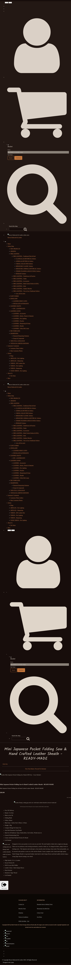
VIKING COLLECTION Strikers (24, 263)
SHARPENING (14, 333)
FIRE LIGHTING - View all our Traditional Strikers (26, 291)
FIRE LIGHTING (14, 253)
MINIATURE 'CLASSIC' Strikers (24, 266)
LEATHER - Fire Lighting (19, 318)
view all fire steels (20, 293)
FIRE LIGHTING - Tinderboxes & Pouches (24, 276)
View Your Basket (29, 768)
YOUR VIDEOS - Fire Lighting (18, 370)
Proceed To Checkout (40, 768)
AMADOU (13, 251)
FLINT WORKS (14, 296)
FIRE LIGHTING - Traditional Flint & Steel (24, 256)
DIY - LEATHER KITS (19, 308)
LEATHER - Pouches (18, 321)
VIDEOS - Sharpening (16, 368)
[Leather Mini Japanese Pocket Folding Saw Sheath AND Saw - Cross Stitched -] (2, 779)
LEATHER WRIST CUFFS (20, 301)
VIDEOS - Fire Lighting (16, 365)
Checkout (18, 158)
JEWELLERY (14, 298)
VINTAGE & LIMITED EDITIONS (19, 343)
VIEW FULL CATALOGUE (17, 341)
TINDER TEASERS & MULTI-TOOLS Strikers (28, 271)
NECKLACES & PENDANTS (21, 303)
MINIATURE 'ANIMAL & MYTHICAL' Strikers (28, 268)
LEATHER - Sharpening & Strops (21, 323)
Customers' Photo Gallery (16, 348)
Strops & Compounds (18, 338)
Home (9, 243)
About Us (10, 373)
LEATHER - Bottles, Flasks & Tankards (23, 316)
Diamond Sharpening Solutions (21, 336)
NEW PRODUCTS (15, 248)
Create (12, 962)
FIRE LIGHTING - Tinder (20, 278)
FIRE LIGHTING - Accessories (21, 281)
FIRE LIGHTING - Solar (19, 286)
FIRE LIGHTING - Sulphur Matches (22, 288)
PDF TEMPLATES (15, 331)
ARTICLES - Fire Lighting (17, 358)
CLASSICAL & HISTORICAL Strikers (26, 258)
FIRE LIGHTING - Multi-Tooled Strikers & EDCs (26, 283)
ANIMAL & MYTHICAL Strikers (24, 261)
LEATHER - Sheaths (18, 326)
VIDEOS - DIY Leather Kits (17, 363)
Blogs (11, 356)
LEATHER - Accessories (19, 313)
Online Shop (11, 246)
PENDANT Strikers (21, 273)
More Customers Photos (16, 351)
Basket (11, 158)
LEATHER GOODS (15, 311)
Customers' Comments (13, 346)
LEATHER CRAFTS (15, 306)
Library (9, 353)
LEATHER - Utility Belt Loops (21, 328)
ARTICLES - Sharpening (16, 360)
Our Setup (13, 375)
